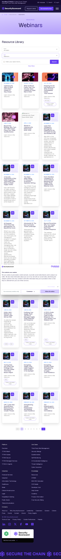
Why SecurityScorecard (17, 510)
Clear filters (31, 66)
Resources (13, 14)
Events (10, 513)
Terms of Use (6, 519)
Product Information (37, 497)
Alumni (23, 513)
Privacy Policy (17, 519)
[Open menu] (57, 9)
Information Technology (9, 481)
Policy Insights (32, 513)
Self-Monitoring (36, 458)
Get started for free (46, 8)
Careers (47, 510)
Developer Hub (36, 487)
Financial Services (7, 475)
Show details (51, 286)
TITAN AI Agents (7, 464)
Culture (54, 510)
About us (4, 510)
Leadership (30, 510)
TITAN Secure (6, 458)
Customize (30, 291)
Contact (16, 513)
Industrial (4, 478)
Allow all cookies (49, 291)
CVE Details (34, 484)
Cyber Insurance (36, 467)
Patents (40, 519)
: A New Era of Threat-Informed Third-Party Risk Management (14, 2)
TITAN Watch (6, 451)
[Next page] (43, 429)
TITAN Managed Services (9, 461)
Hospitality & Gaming (8, 497)
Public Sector (6, 500)
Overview (4, 448)
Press (3, 513)
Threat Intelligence (36, 464)
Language (42, 2)
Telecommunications (8, 503)
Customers (39, 510)
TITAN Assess (6, 454)
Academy (34, 493)
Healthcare (5, 484)
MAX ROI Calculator (37, 481)
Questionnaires (35, 454)
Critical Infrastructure (8, 490)
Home (5, 14)
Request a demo (31, 8)
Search (50, 2)
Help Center (35, 490)
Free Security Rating (37, 500)
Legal (3, 493)
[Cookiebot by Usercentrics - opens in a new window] (52, 266)
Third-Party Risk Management (40, 448)
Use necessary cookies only (11, 291)
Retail (3, 487)
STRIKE (33, 478)
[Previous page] (18, 429)
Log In (57, 2)
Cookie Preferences (29, 519)
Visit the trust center (9, 540)
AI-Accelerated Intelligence (39, 461)
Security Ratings (36, 451)
